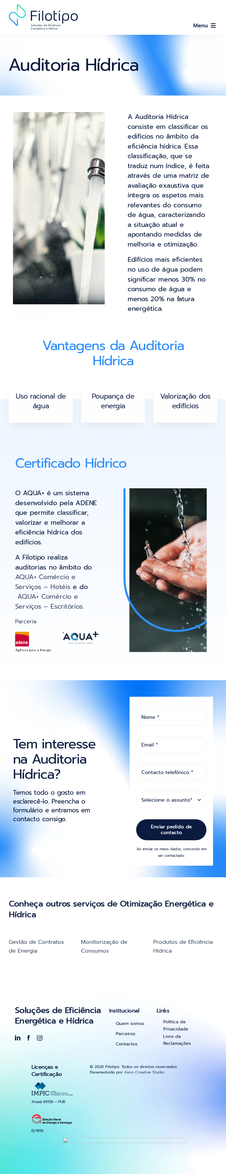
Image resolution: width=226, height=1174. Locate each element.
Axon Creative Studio (144, 1072)
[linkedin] (17, 1038)
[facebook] (28, 1038)
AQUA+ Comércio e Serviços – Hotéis (45, 582)
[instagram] (39, 1038)
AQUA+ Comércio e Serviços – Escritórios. (49, 601)
